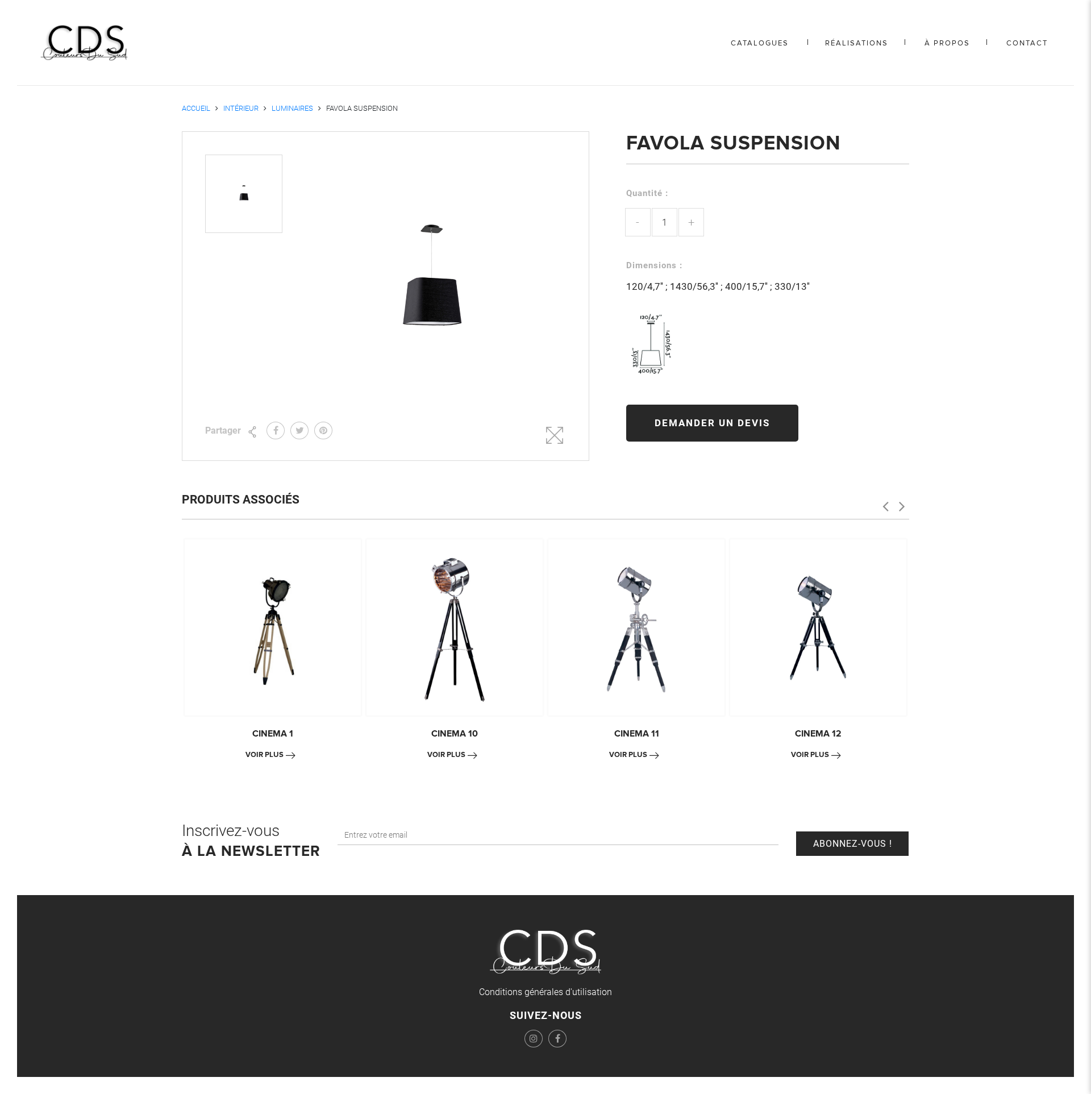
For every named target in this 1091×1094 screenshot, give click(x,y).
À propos (947, 43)
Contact (1027, 43)
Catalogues (760, 43)
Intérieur (241, 108)
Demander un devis (712, 423)
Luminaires (292, 108)
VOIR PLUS (264, 754)
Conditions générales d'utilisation (545, 992)
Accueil (196, 108)
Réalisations (856, 43)
